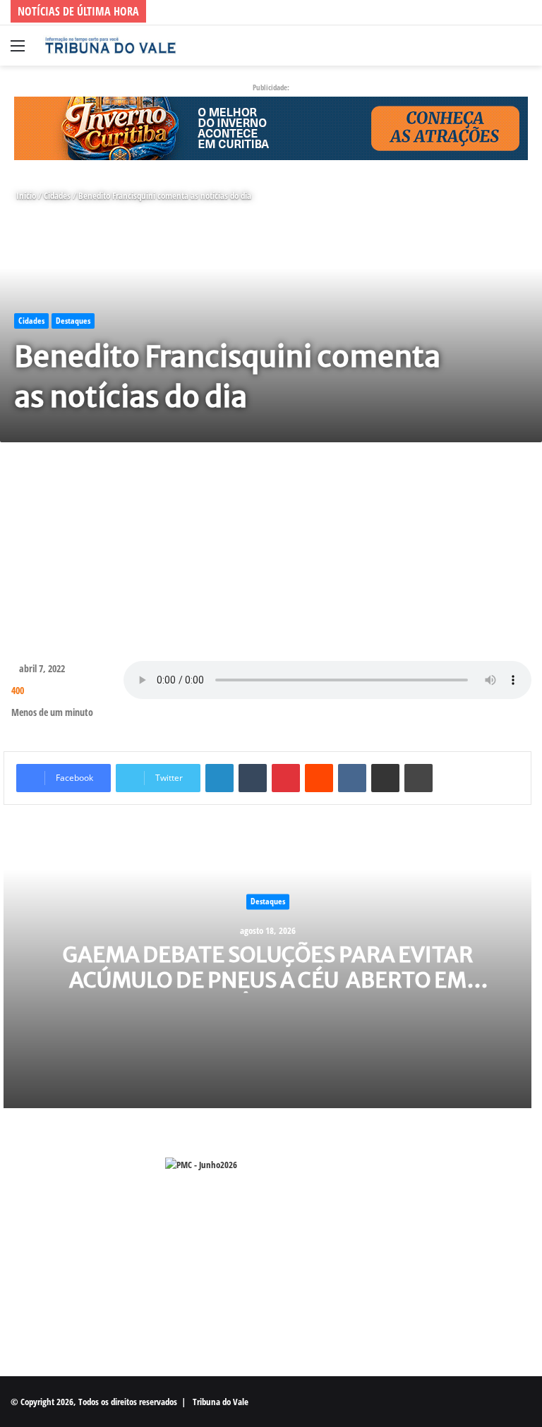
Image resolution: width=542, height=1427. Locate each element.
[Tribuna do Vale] (110, 45)
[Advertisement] (271, 551)
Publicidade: (271, 87)
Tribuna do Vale (220, 1401)
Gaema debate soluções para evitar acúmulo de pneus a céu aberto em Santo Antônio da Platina (268, 980)
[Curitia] (271, 127)
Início (25, 195)
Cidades (57, 195)
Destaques (73, 321)
